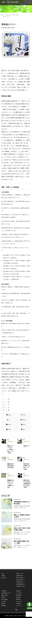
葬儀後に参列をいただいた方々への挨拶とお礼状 (10, 484)
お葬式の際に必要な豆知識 (7, 27)
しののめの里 (18, 593)
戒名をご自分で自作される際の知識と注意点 (22, 529)
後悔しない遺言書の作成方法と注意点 (22, 515)
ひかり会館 (3, 601)
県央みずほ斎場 (4, 595)
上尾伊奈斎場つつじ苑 (5, 593)
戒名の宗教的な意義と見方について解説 (22, 542)
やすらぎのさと (19, 601)
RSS (16, 609)
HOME (2, 573)
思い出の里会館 (4, 599)
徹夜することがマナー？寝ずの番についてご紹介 (10, 449)
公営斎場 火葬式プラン (20, 579)
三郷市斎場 (18, 590)
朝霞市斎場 (18, 597)
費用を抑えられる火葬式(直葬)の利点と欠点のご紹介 (26, 484)
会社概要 (3, 575)
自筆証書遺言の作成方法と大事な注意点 (22, 502)
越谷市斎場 (3, 605)
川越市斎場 (18, 599)
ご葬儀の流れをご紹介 (20, 586)
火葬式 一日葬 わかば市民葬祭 (9, 2)
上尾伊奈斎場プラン (20, 575)
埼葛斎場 (3, 603)
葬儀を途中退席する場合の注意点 (10, 465)
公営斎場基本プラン (20, 582)
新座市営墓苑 (18, 595)
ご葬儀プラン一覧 (19, 573)
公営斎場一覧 (4, 590)
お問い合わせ (4, 577)
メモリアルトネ (19, 605)
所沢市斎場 (18, 603)
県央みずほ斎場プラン (20, 577)
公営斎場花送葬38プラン (21, 584)
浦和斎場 (3, 597)
